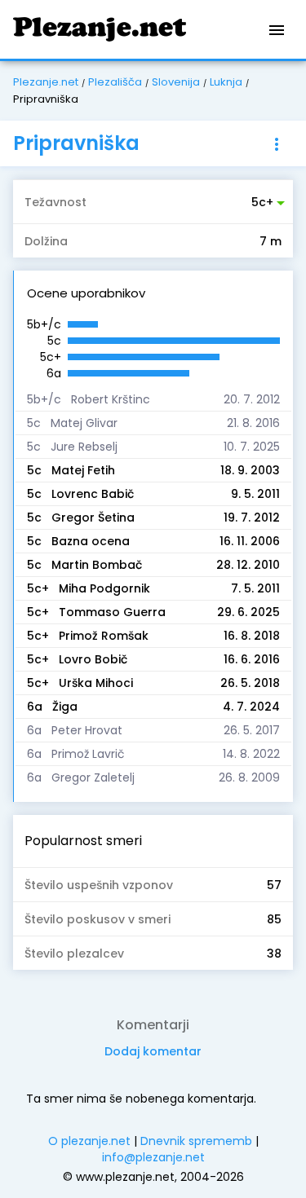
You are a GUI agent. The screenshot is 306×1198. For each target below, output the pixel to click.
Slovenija (176, 82)
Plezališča (115, 82)
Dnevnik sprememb (196, 1141)
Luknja (226, 82)
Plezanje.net (45, 82)
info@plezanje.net (153, 1157)
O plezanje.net (89, 1141)
